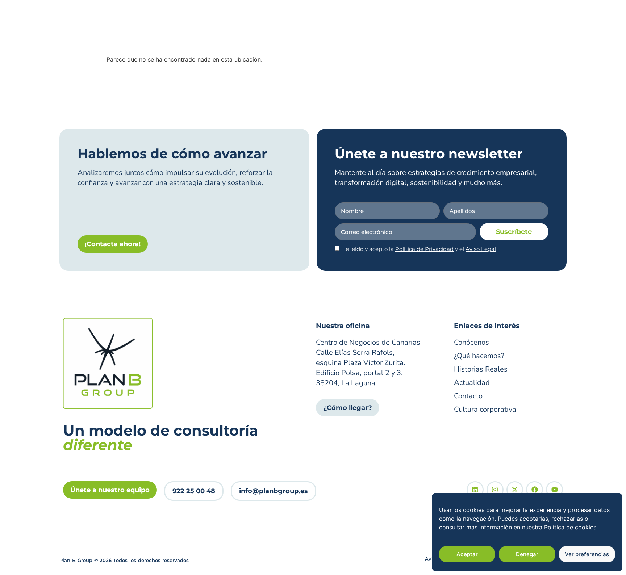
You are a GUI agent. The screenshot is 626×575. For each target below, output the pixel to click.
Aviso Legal (481, 248)
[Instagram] (495, 489)
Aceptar (467, 554)
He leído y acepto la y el (418, 248)
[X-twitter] (514, 489)
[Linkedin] (475, 489)
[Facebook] (534, 489)
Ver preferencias (587, 554)
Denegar (527, 554)
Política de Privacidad (424, 248)
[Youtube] (554, 489)
